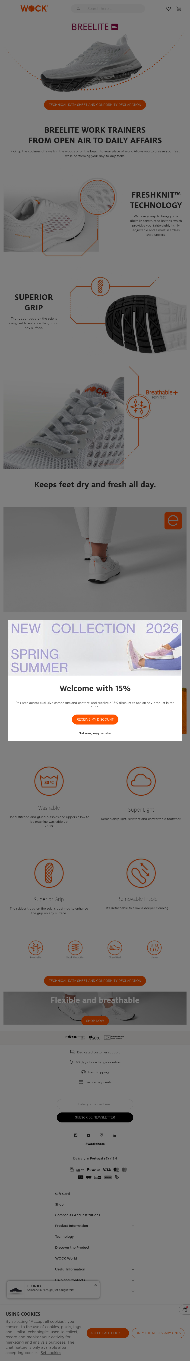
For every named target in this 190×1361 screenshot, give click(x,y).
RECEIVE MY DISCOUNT (95, 719)
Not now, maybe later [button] (95, 733)
